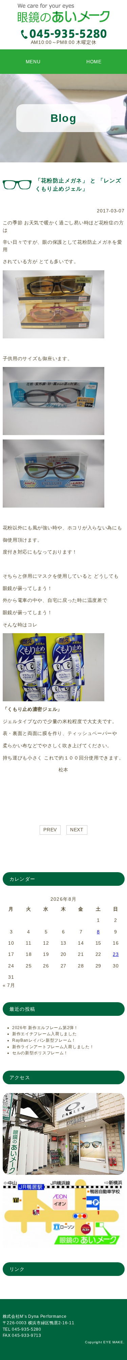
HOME (94, 61)
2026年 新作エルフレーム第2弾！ (45, 1027)
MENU (33, 61)
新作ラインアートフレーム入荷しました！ (53, 1046)
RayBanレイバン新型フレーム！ (44, 1040)
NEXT (77, 829)
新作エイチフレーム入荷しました (44, 1033)
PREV (50, 829)
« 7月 (9, 985)
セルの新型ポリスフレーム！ (40, 1053)
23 (116, 954)
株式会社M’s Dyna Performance (35, 1316)
